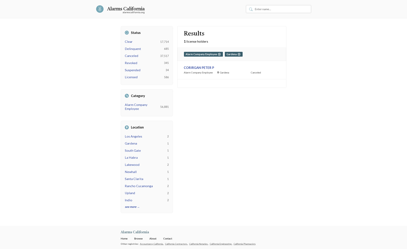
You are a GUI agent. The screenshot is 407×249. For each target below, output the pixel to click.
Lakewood (132, 164)
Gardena (131, 143)
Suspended (133, 70)
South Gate (133, 150)
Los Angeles (133, 136)
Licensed (131, 77)
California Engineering (221, 243)
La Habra (131, 157)
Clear (129, 41)
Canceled (131, 56)
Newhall (131, 172)
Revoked (131, 63)
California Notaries (198, 243)
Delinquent (133, 49)
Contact (167, 238)
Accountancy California (151, 243)
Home (124, 238)
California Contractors (176, 243)
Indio (128, 200)
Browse (138, 238)
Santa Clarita (134, 179)
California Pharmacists (245, 243)
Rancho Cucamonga (139, 186)
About (152, 238)
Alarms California (126, 9)
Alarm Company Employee (136, 107)
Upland (130, 193)
